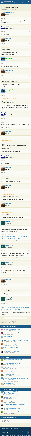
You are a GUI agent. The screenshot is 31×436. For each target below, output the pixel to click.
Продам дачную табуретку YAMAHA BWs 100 (15, 367)
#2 (29, 31)
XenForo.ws (18, 435)
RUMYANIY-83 (5, 9)
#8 (29, 137)
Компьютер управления (10, 371)
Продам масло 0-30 (8, 374)
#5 (29, 75)
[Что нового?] (26, 1)
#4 (29, 63)
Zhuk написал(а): (6, 47)
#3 (29, 44)
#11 (29, 191)
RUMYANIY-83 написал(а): (8, 98)
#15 (29, 267)
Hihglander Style (6, 428)
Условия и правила (6, 431)
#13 (29, 227)
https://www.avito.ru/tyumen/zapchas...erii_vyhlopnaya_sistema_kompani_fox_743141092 (15, 308)
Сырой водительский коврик (11, 351)
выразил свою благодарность (13, 241)
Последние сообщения (8, 326)
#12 (29, 209)
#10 (29, 172)
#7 (29, 118)
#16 (29, 284)
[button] (1, 1)
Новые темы (5, 357)
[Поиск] (28, 1)
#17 (29, 303)
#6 (29, 95)
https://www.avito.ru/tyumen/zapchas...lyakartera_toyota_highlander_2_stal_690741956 (15, 237)
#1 (29, 18)
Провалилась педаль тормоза (11, 329)
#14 (29, 250)
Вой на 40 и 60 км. (8, 383)
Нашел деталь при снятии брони (12, 333)
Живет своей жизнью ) (9, 344)
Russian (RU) (15, 428)
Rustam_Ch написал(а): (7, 288)
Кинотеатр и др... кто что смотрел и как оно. (15, 340)
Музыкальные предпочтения (11, 347)
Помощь (3, 432)
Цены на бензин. (8, 336)
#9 (29, 161)
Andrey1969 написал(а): (7, 79)
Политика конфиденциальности (20, 431)
